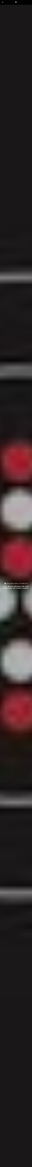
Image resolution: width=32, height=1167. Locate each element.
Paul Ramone (10, 583)
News (16, 583)
